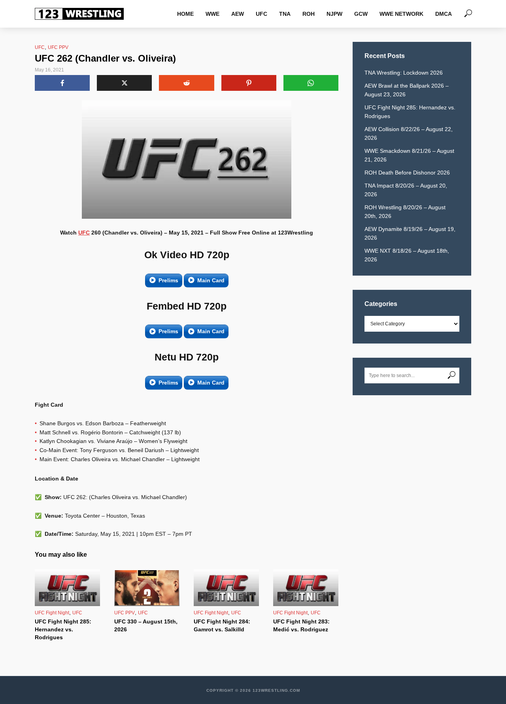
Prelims (168, 280)
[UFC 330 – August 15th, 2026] (146, 587)
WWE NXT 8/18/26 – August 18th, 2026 (406, 255)
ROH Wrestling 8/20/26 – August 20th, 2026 (405, 211)
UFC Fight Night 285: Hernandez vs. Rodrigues (63, 629)
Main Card (211, 280)
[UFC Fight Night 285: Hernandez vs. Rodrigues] (67, 587)
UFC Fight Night (52, 613)
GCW (361, 14)
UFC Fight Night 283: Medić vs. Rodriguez (301, 625)
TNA (285, 14)
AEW (237, 14)
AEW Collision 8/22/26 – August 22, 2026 (408, 133)
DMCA (443, 14)
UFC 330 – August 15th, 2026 (145, 625)
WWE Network (401, 14)
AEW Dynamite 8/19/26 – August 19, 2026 (409, 233)
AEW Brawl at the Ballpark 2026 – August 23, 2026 (406, 90)
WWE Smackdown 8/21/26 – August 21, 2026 (409, 155)
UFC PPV (58, 47)
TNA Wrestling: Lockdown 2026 (403, 72)
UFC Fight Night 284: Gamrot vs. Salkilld (222, 625)
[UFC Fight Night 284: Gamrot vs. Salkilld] (226, 587)
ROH (308, 14)
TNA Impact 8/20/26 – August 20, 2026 (405, 189)
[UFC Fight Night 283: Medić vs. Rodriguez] (305, 587)
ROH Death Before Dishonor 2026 (407, 172)
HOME (185, 14)
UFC (261, 14)
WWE (212, 14)
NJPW (334, 14)
